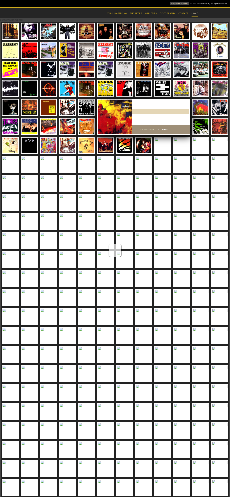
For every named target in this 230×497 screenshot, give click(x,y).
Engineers (136, 13)
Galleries (151, 13)
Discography (167, 13)
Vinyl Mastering (117, 13)
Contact (183, 13)
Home (195, 13)
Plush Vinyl (39, 12)
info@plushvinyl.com (179, 4)
